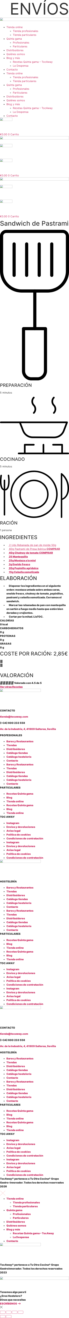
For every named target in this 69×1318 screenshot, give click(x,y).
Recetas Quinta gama (19, 793)
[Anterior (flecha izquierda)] (2, 1316)
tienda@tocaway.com (14, 716)
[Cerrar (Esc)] (20, 1312)
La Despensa (20, 65)
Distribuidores (14, 50)
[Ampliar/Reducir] (2, 1312)
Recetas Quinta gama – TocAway (33, 61)
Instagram (12, 823)
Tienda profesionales (25, 31)
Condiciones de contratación (24, 838)
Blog (9, 797)
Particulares (20, 46)
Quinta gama (14, 38)
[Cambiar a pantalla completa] (8, 1312)
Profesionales (21, 42)
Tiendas (11, 745)
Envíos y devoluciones (20, 826)
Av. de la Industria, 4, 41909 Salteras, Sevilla (28, 729)
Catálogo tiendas (17, 752)
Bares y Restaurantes (19, 741)
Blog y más (13, 58)
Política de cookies (18, 834)
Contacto (12, 69)
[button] (34, 661)
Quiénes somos (15, 54)
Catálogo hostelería (18, 756)
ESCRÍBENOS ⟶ (10, 1303)
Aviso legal (13, 830)
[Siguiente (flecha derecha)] (8, 1316)
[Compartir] (14, 1312)
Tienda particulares (24, 34)
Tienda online (14, 27)
